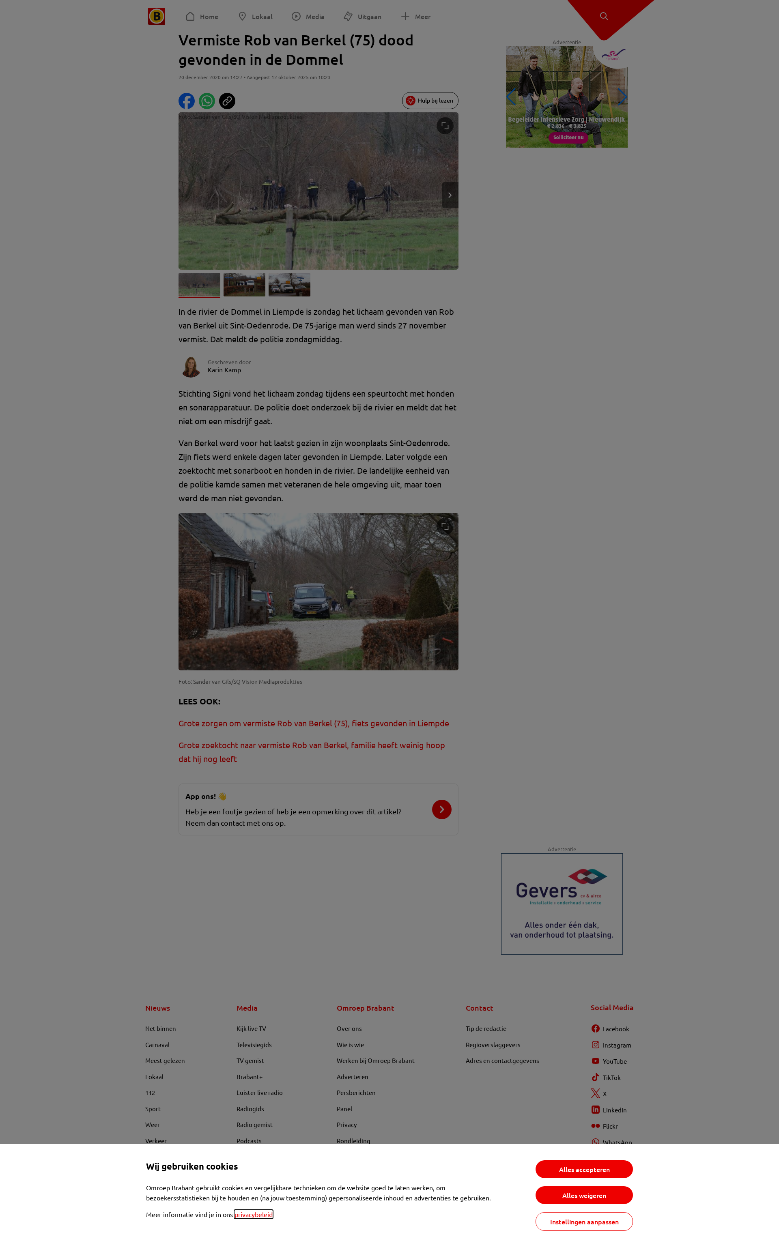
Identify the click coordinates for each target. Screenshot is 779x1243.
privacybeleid (254, 1214)
